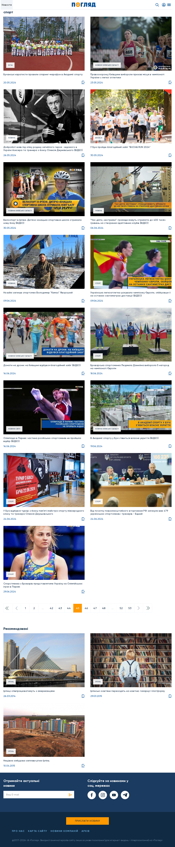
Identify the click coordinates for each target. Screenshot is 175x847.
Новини (11, 138)
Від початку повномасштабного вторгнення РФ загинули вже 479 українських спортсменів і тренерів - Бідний (129, 512)
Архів (86, 831)
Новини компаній (64, 831)
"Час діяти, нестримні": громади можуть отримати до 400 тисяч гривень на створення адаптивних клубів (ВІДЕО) (127, 221)
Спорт (98, 283)
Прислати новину (87, 820)
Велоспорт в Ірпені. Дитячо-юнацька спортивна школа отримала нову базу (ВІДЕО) (42, 221)
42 (51, 608)
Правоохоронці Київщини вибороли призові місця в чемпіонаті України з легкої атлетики (127, 76)
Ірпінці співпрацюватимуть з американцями (29, 691)
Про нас (18, 831)
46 (86, 608)
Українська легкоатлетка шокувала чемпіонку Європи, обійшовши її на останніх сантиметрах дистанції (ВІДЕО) (130, 294)
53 (129, 608)
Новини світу (14, 429)
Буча (10, 65)
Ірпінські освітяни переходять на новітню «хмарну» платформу (127, 691)
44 (69, 608)
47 (95, 608)
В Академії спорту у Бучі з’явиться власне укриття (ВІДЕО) (124, 438)
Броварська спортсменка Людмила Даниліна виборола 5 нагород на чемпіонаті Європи (129, 367)
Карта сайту (37, 831)
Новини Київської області (107, 65)
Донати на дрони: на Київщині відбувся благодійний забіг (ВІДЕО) (42, 365)
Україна (98, 211)
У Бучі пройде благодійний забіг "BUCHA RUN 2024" (120, 147)
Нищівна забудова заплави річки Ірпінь (26, 760)
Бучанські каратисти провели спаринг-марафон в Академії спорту (43, 74)
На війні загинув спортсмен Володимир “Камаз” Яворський (38, 292)
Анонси (98, 138)
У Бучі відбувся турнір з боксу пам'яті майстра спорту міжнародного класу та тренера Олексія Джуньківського (43, 512)
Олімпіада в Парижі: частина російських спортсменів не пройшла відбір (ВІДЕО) (42, 439)
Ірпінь (11, 682)
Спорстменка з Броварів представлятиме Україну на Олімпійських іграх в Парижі (42, 585)
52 (121, 608)
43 (60, 608)
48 (103, 608)
